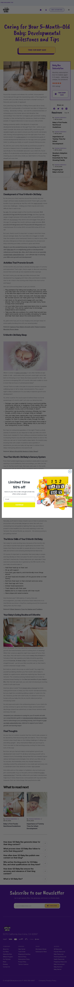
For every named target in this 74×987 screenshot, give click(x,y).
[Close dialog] (69, 471)
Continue (19, 505)
